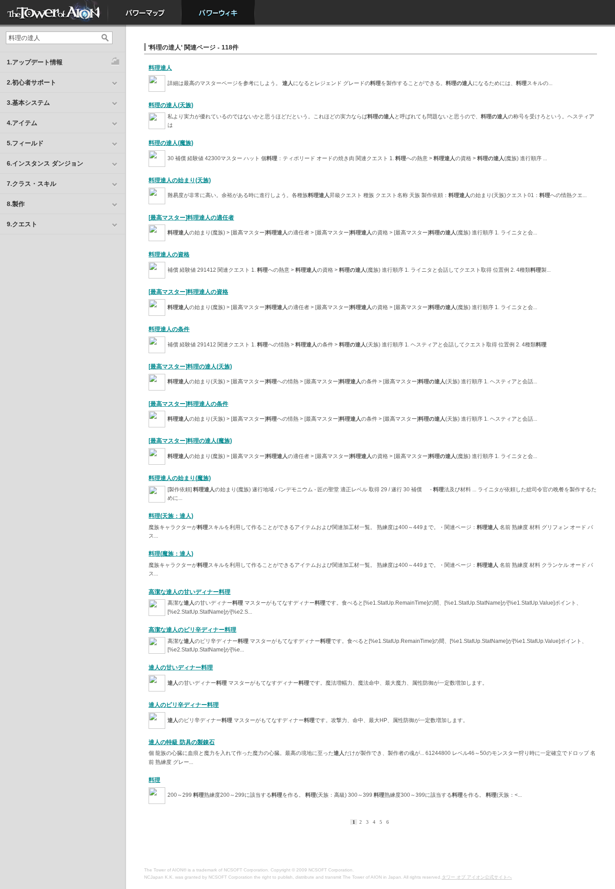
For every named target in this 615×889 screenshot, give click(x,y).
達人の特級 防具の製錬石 (182, 742)
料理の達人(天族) (171, 105)
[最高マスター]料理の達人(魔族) (190, 440)
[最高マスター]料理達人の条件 (188, 403)
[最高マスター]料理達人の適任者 (191, 217)
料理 (154, 780)
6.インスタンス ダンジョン (45, 163)
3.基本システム (28, 102)
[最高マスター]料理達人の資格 (188, 291)
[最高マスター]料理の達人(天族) (190, 366)
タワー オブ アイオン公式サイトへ (477, 877)
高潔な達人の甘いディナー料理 (190, 591)
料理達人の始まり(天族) (180, 180)
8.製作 (16, 203)
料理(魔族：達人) (171, 553)
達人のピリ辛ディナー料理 (184, 704)
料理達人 (160, 67)
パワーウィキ (218, 12)
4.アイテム (22, 122)
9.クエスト (22, 224)
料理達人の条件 (169, 329)
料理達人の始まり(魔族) (180, 478)
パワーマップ (144, 12)
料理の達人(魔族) (171, 142)
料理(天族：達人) (171, 515)
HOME (54, 12)
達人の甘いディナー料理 (181, 667)
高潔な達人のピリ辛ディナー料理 (192, 629)
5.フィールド (25, 143)
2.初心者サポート (31, 82)
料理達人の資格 (169, 254)
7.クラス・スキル (31, 183)
